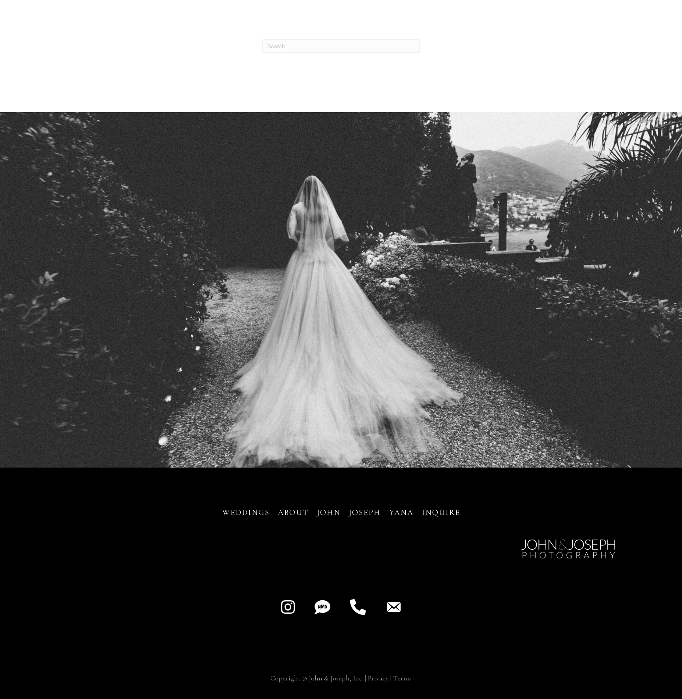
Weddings (246, 512)
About (294, 512)
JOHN (329, 512)
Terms (402, 678)
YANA (401, 512)
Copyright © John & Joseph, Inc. (316, 678)
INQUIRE (441, 512)
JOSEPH (365, 512)
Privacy (378, 678)
